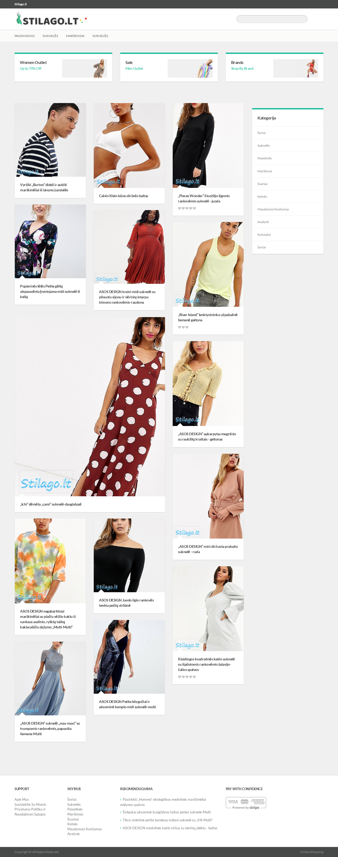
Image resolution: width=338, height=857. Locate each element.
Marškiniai (75, 36)
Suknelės (50, 36)
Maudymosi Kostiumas (273, 209)
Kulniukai (264, 235)
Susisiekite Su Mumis (30, 804)
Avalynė (263, 222)
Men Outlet (134, 68)
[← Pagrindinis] (51, 19)
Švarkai (262, 184)
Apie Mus (22, 799)
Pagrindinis (25, 36)
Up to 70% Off (30, 68)
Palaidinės (264, 158)
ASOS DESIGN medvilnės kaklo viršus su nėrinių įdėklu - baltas (170, 828)
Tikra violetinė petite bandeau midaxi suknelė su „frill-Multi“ (168, 820)
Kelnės (262, 196)
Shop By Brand (242, 68)
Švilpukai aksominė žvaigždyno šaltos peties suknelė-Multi (167, 812)
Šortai (261, 133)
